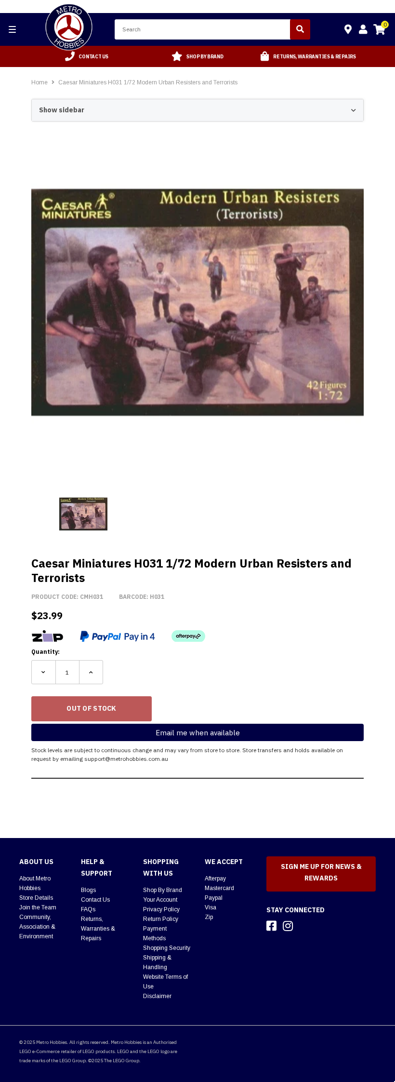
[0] (379, 30)
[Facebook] (271, 926)
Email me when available (198, 732)
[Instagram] (288, 926)
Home (39, 82)
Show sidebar (61, 110)
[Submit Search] (300, 29)
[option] (86, 56)
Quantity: (45, 651)
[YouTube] (305, 926)
